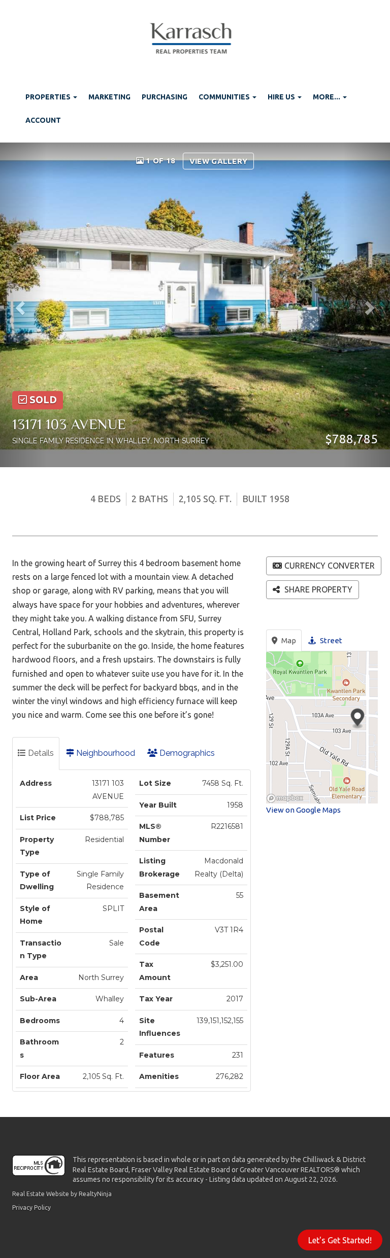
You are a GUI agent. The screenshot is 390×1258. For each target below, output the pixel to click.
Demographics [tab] (186, 753)
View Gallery (218, 161)
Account (43, 120)
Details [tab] (40, 753)
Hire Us (282, 97)
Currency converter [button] (329, 565)
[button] (23, 305)
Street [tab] (330, 640)
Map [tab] (288, 640)
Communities (225, 97)
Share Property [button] (317, 589)
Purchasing (164, 97)
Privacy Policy (31, 1207)
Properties (48, 97)
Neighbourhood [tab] (104, 753)
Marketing (109, 97)
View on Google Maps (303, 810)
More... (327, 97)
